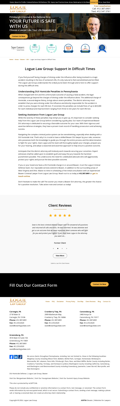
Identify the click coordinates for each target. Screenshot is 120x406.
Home (12, 2)
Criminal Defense (32, 2)
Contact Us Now (18, 36)
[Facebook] (11, 357)
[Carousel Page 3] (62, 248)
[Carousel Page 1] (53, 248)
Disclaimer (60, 301)
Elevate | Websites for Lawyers (96, 400)
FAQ (53, 301)
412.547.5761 (104, 11)
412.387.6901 (104, 8)
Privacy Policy (70, 301)
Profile (23, 2)
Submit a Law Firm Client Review (60, 263)
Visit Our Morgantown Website (21, 378)
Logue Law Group (30, 400)
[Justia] (20, 357)
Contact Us (94, 2)
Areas (71, 2)
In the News (86, 2)
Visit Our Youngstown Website (46, 378)
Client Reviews (91, 301)
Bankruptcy (77, 2)
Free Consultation (102, 6)
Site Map (80, 301)
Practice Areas (63, 2)
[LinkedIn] (16, 357)
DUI (28, 59)
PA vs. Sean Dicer (104, 2)
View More (60, 256)
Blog (99, 301)
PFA (49, 2)
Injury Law (54, 2)
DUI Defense (42, 2)
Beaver (22, 59)
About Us (17, 2)
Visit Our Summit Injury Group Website (75, 378)
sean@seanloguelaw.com (19, 325)
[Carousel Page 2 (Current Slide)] (58, 248)
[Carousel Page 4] (66, 248)
